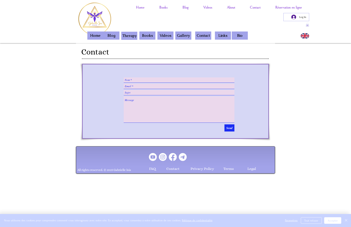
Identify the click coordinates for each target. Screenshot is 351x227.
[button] (307, 25)
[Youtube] (153, 157)
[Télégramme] (183, 157)
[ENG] (305, 35)
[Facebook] (173, 157)
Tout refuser (311, 220)
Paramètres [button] (291, 220)
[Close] (346, 220)
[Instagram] (163, 157)
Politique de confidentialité (197, 220)
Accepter (333, 220)
